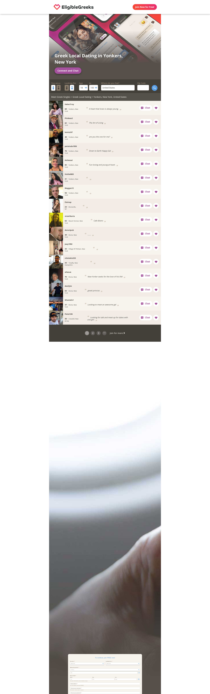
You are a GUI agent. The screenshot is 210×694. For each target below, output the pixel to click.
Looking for (70, 83)
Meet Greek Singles (60, 96)
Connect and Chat (68, 70)
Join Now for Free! (144, 7)
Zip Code (141, 83)
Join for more (116, 333)
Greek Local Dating (82, 96)
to (90, 83)
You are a (55, 83)
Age (81, 83)
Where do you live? (110, 83)
